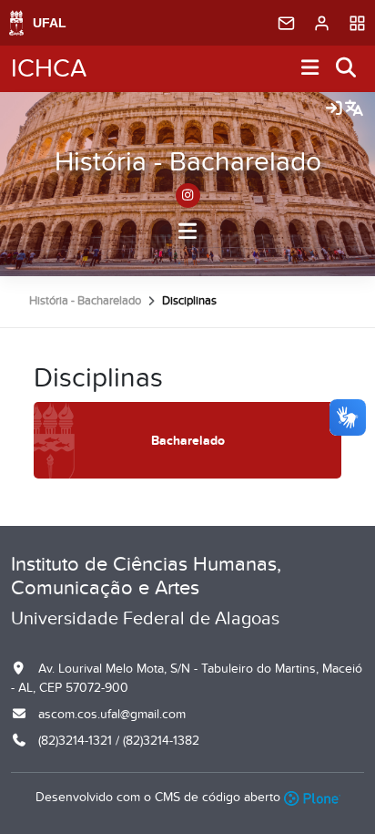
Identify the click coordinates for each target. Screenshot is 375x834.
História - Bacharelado (188, 162)
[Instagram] (188, 195)
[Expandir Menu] (310, 69)
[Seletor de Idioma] (354, 109)
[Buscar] (347, 69)
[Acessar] (334, 109)
